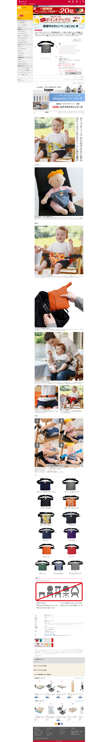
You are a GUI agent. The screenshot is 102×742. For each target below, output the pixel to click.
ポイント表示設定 (49, 733)
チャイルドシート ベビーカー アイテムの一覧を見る (74, 79)
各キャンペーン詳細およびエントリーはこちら (67, 65)
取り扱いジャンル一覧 (39, 733)
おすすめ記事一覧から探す (22, 42)
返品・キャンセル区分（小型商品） (50, 634)
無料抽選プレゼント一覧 (22, 27)
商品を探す (37, 728)
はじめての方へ (20, 55)
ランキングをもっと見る (79, 700)
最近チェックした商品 (39, 731)
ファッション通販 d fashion (22, 74)
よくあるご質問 (20, 53)
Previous (35, 686)
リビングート (37, 661)
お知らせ (61, 729)
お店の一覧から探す (21, 31)
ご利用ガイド (20, 46)
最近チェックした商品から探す (23, 35)
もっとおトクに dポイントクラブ (24, 72)
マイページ (48, 731)
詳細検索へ (20, 18)
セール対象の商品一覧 (22, 22)
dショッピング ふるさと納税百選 (24, 70)
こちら (47, 738)
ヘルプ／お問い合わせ (22, 48)
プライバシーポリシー (22, 61)
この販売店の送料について (77, 40)
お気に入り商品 (37, 729)
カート (47, 729)
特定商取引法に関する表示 (75, 734)
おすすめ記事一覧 (49, 728)
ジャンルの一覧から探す (22, 33)
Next (82, 686)
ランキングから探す (21, 40)
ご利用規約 (20, 59)
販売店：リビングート (78, 39)
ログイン (21, 79)
